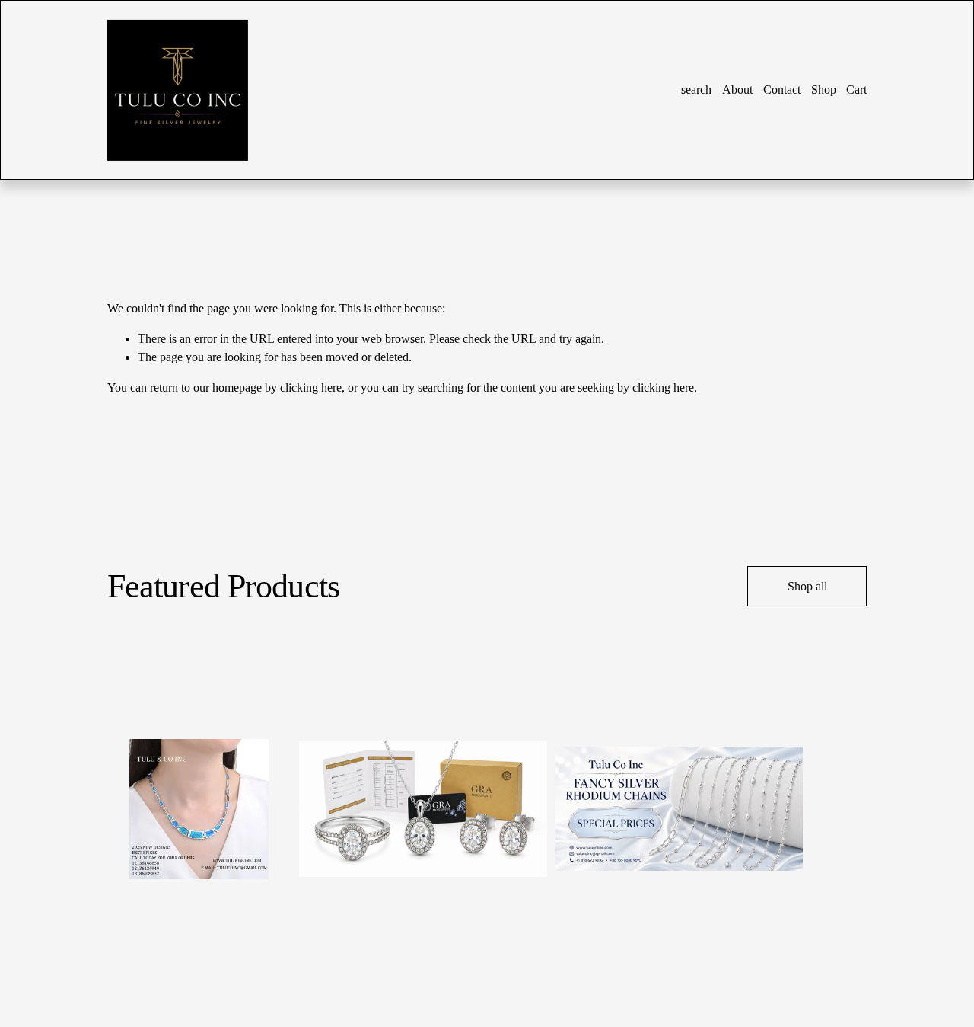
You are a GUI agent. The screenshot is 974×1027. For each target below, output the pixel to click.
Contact (782, 89)
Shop (823, 89)
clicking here (311, 387)
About (737, 89)
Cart (856, 89)
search (696, 89)
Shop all (807, 586)
